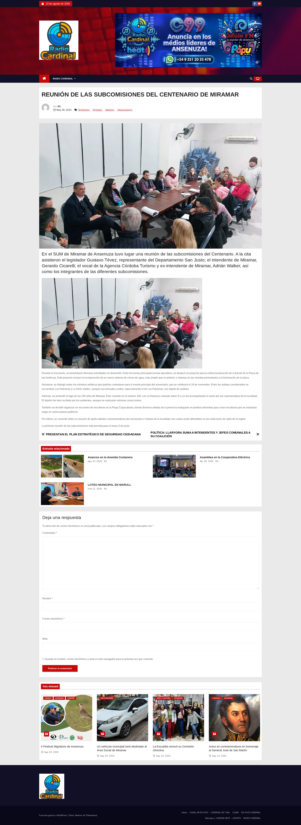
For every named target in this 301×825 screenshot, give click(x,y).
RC (59, 106)
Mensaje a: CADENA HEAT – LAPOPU (223, 818)
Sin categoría (107, 698)
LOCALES (216, 698)
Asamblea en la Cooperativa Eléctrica (225, 457)
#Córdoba (97, 110)
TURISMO (71, 698)
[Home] (44, 79)
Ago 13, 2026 (95, 461)
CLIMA (235, 812)
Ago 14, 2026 (219, 756)
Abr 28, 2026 (207, 461)
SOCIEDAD (59, 698)
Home (184, 812)
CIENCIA (48, 698)
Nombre (47, 598)
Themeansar (91, 815)
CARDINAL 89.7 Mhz (220, 812)
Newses (78, 815)
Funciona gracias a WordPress (53, 815)
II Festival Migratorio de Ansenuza (62, 746)
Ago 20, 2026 (51, 752)
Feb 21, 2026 (95, 488)
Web (45, 638)
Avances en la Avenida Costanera (110, 457)
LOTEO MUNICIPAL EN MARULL (109, 484)
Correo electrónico (53, 618)
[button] (251, 78)
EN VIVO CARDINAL (251, 812)
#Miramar (110, 110)
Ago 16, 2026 (163, 756)
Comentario (49, 533)
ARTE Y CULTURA (163, 698)
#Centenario (84, 110)
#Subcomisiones (125, 110)
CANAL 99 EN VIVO (199, 812)
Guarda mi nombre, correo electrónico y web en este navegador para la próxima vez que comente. (99, 659)
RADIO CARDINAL (63, 78)
